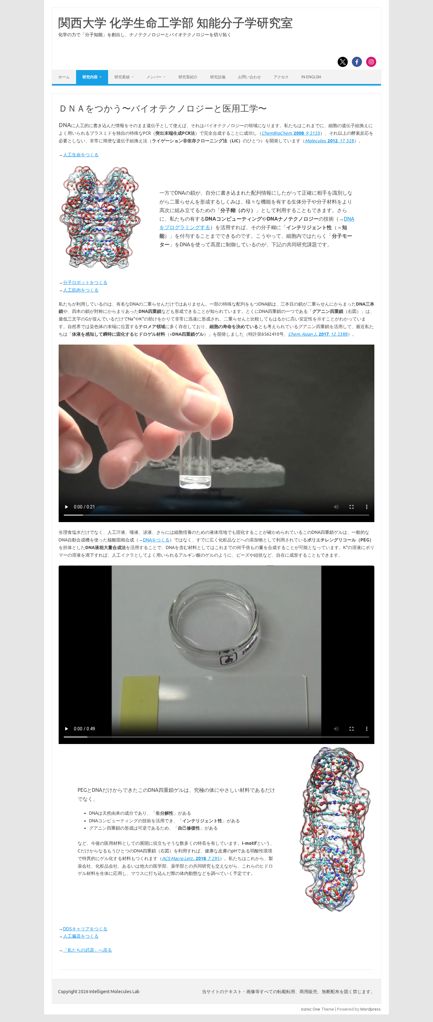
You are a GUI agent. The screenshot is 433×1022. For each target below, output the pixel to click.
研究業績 (122, 77)
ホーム (64, 77)
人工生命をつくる (81, 154)
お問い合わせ (249, 77)
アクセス (281, 77)
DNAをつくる (156, 539)
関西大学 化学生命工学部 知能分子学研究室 (175, 22)
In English (311, 77)
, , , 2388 (318, 334)
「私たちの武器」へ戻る (87, 950)
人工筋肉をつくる (81, 290)
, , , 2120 (291, 133)
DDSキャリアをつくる (85, 928)
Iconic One (310, 1009)
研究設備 (217, 77)
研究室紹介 (187, 77)
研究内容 (90, 77)
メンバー (154, 77)
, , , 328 (329, 140)
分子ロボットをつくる (85, 282)
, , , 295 (191, 858)
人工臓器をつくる (81, 936)
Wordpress (370, 1009)
